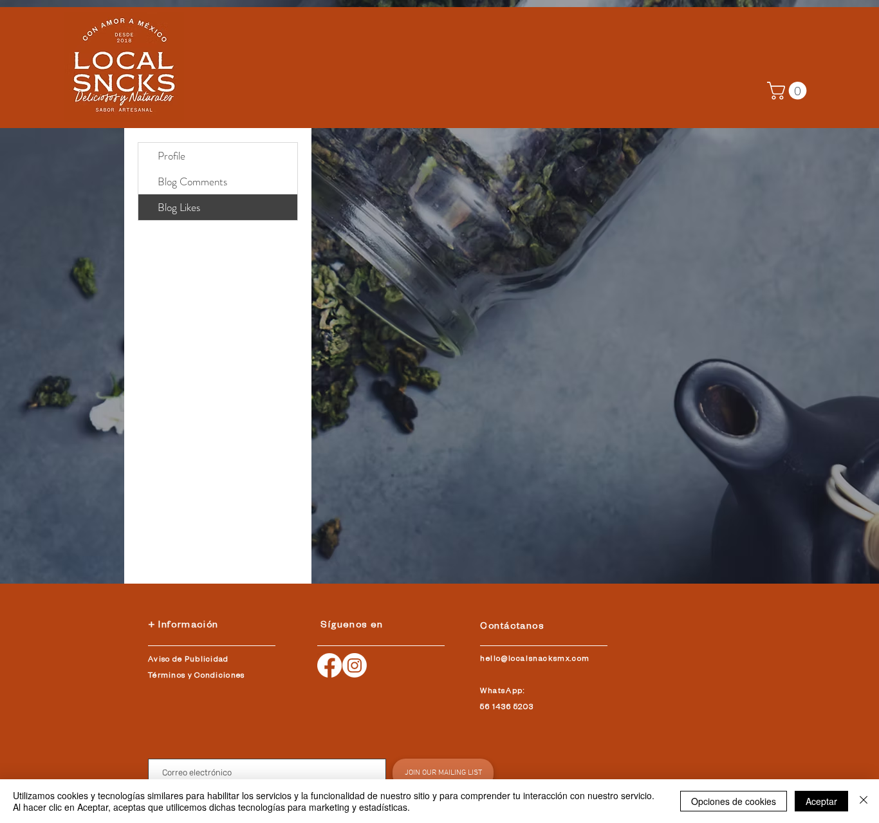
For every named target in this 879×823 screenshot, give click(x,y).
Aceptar (821, 801)
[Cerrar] (863, 801)
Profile (171, 155)
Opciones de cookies (733, 801)
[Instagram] (354, 665)
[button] (789, 91)
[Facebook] (329, 665)
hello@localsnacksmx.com (535, 660)
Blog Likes (179, 207)
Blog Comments (192, 181)
